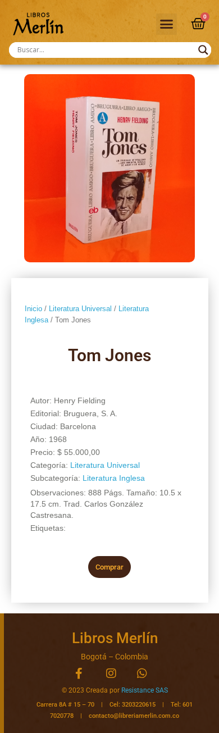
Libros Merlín (115, 638)
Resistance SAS (144, 690)
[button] (166, 24)
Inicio (33, 308)
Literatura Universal (80, 308)
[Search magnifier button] (203, 50)
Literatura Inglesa (114, 478)
